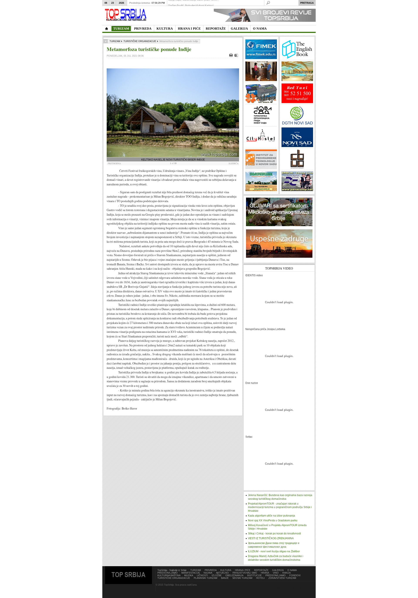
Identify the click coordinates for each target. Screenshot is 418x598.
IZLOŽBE (217, 575)
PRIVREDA (211, 570)
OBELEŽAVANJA (234, 575)
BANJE (225, 578)
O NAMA (292, 570)
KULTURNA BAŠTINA (168, 575)
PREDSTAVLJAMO (167, 572)
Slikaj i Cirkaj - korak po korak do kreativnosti (274, 533)
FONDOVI (294, 575)
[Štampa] (231, 56)
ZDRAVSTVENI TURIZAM (282, 578)
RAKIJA (286, 572)
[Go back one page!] (105, 41)
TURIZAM (115, 41)
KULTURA (225, 570)
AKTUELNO (222, 572)
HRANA (265, 572)
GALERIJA (278, 570)
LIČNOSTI (202, 575)
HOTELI (260, 578)
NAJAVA (208, 572)
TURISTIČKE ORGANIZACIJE (139, 41)
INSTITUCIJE (254, 575)
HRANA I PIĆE (242, 570)
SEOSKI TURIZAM (242, 578)
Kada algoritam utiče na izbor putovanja (271, 515)
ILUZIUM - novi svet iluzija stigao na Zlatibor (274, 551)
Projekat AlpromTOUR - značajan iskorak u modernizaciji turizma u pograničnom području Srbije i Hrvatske (280, 507)
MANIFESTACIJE (190, 572)
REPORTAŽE (261, 570)
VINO (276, 572)
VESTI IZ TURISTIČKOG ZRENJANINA (271, 538)
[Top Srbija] (126, 15)
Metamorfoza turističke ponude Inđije (149, 49)
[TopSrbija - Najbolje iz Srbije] (106, 28)
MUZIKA (188, 575)
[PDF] (236, 56)
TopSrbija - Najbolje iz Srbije (172, 570)
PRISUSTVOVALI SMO (245, 572)
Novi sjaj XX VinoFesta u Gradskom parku (272, 520)
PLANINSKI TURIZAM (205, 578)
